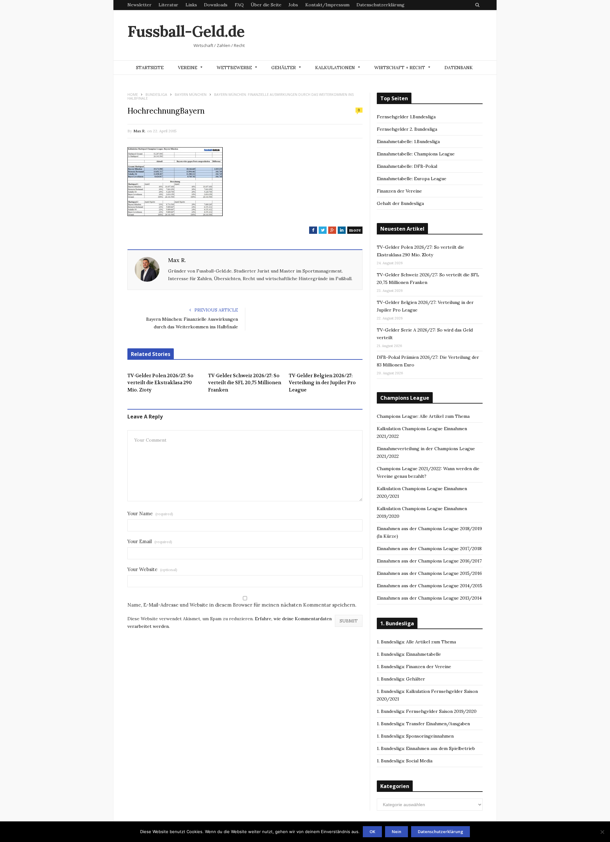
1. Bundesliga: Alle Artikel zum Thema (416, 642)
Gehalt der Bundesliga (400, 203)
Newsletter (139, 5)
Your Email (149, 541)
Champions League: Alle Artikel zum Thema (423, 416)
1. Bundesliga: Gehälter (401, 679)
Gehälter (283, 67)
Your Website (152, 569)
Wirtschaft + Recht (399, 67)
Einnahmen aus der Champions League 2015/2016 (429, 573)
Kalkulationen (335, 67)
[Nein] (602, 832)
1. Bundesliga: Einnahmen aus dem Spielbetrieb (426, 748)
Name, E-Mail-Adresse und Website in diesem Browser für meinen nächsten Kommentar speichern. (241, 604)
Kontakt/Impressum (327, 5)
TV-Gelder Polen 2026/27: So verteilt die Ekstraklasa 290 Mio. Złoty (160, 382)
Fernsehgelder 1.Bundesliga (406, 117)
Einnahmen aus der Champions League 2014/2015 (429, 586)
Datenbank (458, 67)
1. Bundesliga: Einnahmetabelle (409, 654)
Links (191, 5)
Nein (396, 831)
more (355, 230)
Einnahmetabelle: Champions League (416, 154)
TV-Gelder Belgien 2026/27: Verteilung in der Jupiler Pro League (322, 382)
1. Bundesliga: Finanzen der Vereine (414, 666)
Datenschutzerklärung (380, 5)
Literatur (168, 5)
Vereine (187, 67)
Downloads (215, 5)
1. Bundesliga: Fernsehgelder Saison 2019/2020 (427, 711)
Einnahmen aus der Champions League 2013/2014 (429, 598)
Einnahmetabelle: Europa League (411, 178)
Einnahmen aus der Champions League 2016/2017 (429, 561)
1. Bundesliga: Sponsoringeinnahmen (415, 736)
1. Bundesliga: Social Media (404, 761)
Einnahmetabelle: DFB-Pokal (407, 166)
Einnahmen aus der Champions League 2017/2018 (429, 548)
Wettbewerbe (234, 67)
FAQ (239, 5)
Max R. (139, 130)
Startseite (150, 67)
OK (372, 831)
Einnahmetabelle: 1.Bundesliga (408, 141)
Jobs (293, 5)
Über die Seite (266, 5)
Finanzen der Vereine (399, 191)
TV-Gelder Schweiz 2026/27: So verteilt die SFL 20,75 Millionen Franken (244, 382)
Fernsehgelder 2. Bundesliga (407, 129)
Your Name (150, 513)
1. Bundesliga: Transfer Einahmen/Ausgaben (423, 724)
